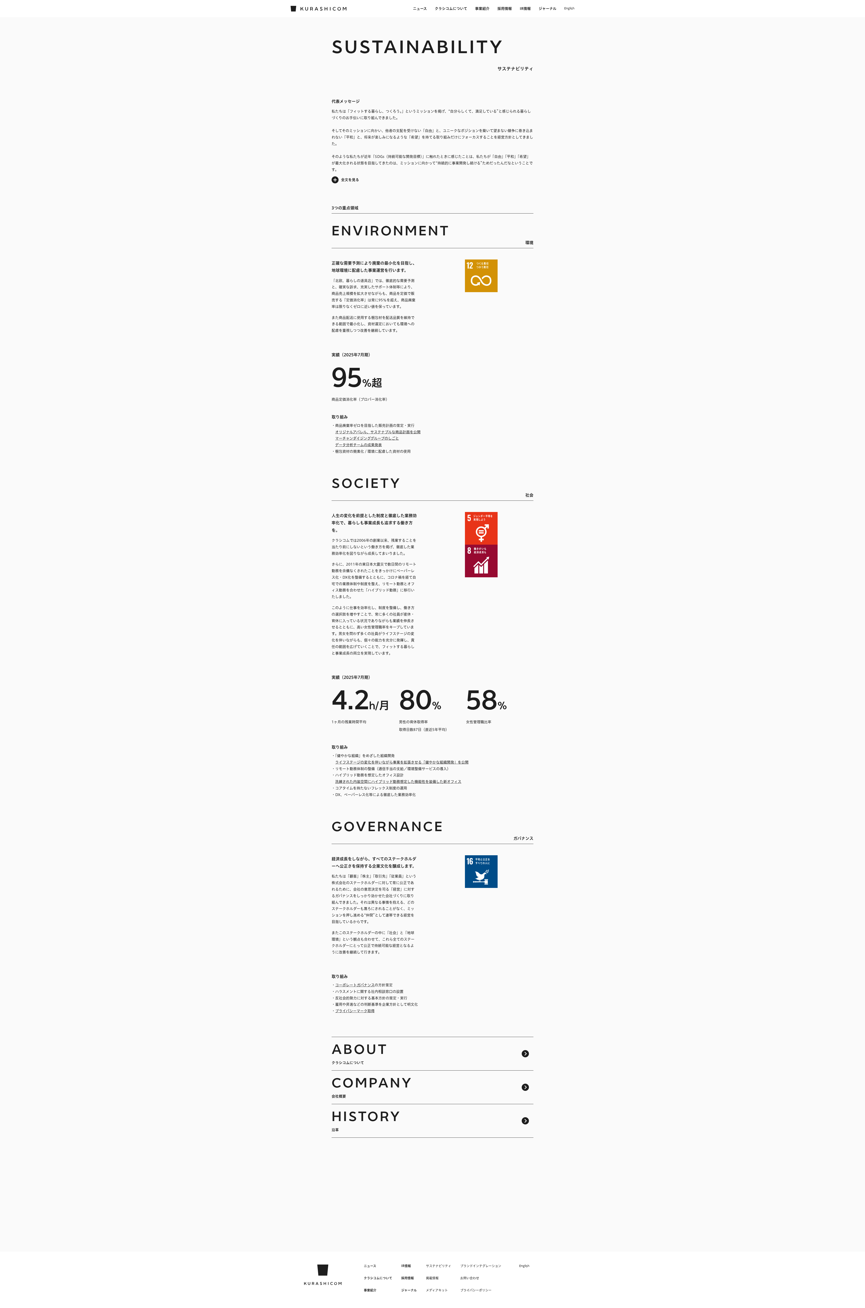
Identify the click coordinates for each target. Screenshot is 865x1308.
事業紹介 (482, 8)
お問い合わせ (469, 1278)
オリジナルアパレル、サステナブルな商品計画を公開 (378, 432)
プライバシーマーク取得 (355, 1011)
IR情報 (525, 8)
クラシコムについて (451, 8)
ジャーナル (547, 8)
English (569, 8)
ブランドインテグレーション (480, 1265)
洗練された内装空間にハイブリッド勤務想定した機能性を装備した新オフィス (398, 781)
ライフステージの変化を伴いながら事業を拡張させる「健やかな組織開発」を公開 (402, 762)
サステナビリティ (438, 1265)
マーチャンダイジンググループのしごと (367, 438)
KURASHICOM (322, 1275)
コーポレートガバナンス (355, 985)
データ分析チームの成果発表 (358, 445)
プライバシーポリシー (476, 1290)
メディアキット (437, 1290)
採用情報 (504, 8)
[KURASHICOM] (319, 8)
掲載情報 (432, 1278)
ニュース (420, 8)
